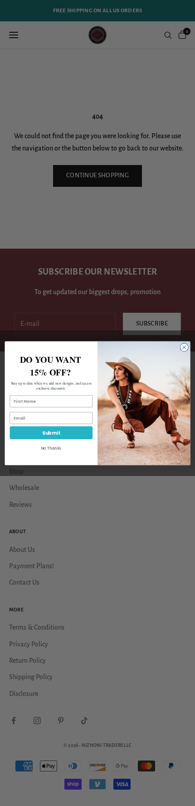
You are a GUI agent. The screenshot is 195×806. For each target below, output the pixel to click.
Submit (51, 432)
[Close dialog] (184, 347)
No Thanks (51, 448)
